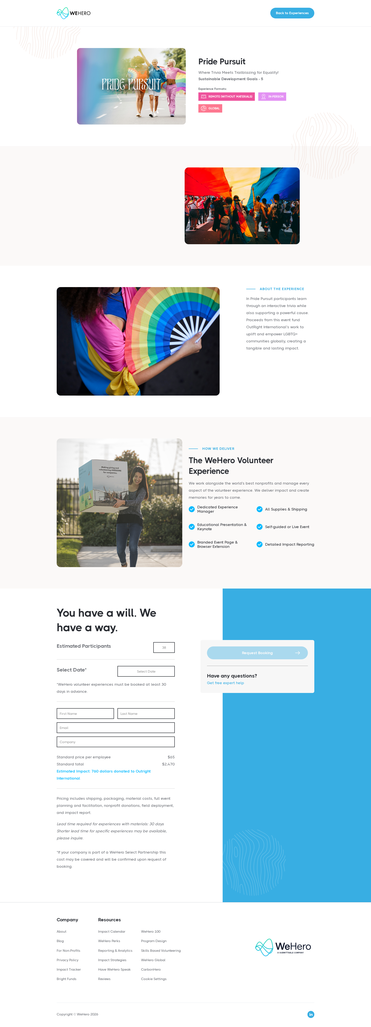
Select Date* (72, 670)
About (61, 931)
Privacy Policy (67, 960)
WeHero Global (153, 960)
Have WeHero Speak (114, 969)
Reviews (104, 979)
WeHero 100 (150, 931)
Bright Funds (66, 979)
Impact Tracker (69, 969)
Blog (60, 941)
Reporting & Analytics (115, 951)
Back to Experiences (292, 13)
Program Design (154, 941)
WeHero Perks (109, 941)
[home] (73, 13)
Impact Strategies (112, 960)
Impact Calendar (111, 931)
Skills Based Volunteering (161, 951)
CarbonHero (151, 969)
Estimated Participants (84, 646)
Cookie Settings (154, 979)
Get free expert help (225, 683)
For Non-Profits (68, 951)
